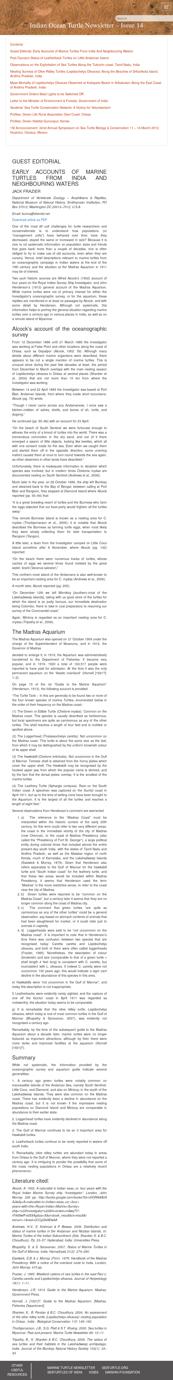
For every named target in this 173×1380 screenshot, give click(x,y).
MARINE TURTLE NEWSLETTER (71, 1367)
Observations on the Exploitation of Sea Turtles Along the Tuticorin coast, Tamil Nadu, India (75, 64)
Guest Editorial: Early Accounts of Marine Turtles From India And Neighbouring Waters (71, 51)
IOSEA (93, 1372)
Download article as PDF (29, 219)
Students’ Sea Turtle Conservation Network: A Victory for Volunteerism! (60, 107)
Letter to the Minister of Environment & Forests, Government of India (59, 100)
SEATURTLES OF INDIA (64, 1372)
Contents (16, 44)
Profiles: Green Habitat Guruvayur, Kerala (39, 121)
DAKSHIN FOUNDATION (122, 1372)
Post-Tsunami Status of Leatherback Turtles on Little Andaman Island (59, 58)
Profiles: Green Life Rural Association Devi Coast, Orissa (50, 114)
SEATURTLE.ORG (115, 1367)
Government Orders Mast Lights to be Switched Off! (47, 94)
